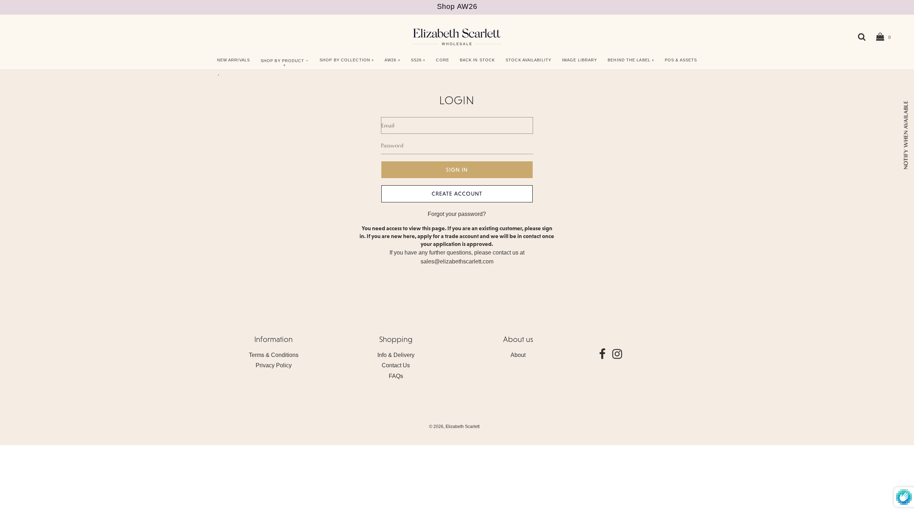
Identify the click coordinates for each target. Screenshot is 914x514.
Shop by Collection (345, 60)
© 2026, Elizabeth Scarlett (454, 426)
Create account (457, 193)
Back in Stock (477, 60)
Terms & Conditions (273, 355)
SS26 (416, 60)
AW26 (390, 60)
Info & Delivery (396, 355)
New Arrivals (233, 60)
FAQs (396, 376)
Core (442, 60)
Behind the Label (629, 60)
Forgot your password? (457, 214)
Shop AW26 (457, 6)
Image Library (579, 60)
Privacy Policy (274, 365)
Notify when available (905, 135)
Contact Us (396, 365)
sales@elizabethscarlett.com (457, 261)
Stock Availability (528, 60)
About (518, 355)
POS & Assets (681, 60)
